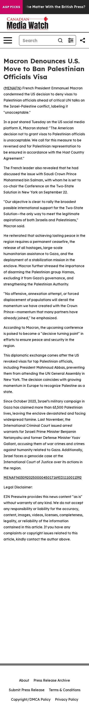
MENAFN (12, 88)
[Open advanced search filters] (70, 40)
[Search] (60, 40)
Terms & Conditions (64, 690)
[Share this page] (82, 40)
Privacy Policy (66, 699)
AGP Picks (11, 7)
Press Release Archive (51, 680)
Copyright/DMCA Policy (31, 699)
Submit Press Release (26, 690)
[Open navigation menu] (7, 40)
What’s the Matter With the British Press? (48, 7)
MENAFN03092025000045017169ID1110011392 (42, 477)
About (24, 680)
